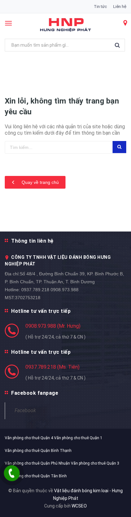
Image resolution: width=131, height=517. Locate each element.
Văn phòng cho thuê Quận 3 (95, 463)
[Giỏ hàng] (125, 23)
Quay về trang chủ (39, 182)
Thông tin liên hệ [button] (32, 241)
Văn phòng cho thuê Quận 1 (78, 438)
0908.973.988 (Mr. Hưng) (52, 326)
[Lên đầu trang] (110, 504)
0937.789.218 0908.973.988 (50, 289)
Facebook (25, 410)
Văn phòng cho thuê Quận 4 (29, 438)
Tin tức (100, 6)
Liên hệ (119, 6)
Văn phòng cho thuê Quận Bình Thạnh (38, 450)
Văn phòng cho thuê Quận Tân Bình (36, 476)
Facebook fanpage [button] (34, 393)
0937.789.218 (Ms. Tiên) (52, 367)
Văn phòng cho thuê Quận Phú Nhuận (37, 463)
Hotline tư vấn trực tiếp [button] (41, 311)
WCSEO (79, 505)
